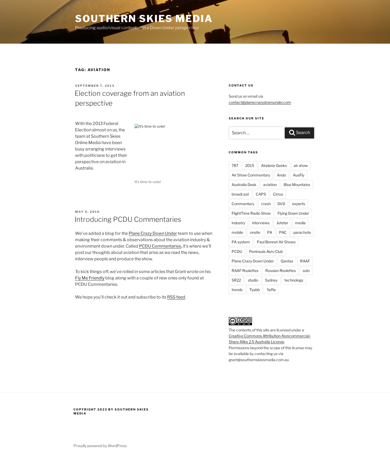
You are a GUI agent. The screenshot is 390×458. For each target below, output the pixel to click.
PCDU (237, 251)
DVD (281, 203)
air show (301, 165)
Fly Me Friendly (90, 277)
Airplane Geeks (274, 165)
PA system (241, 242)
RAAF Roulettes (245, 270)
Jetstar (282, 223)
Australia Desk (244, 184)
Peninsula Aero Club (266, 251)
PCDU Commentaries (160, 246)
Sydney (271, 280)
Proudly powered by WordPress (100, 445)
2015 (249, 165)
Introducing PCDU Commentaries (128, 219)
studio (253, 280)
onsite (255, 232)
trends (237, 289)
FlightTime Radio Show (251, 213)
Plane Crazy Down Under (153, 233)
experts (298, 203)
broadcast (240, 194)
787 (235, 165)
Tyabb (254, 289)
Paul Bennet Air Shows (276, 242)
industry (238, 223)
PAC (283, 232)
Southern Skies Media (144, 18)
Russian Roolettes (280, 270)
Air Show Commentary (251, 175)
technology (293, 280)
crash (266, 203)
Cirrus (278, 194)
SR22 (236, 280)
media (300, 223)
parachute (302, 232)
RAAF (305, 261)
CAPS (261, 194)
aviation (270, 184)
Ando (281, 175)
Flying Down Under (293, 213)
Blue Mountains (297, 184)
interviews (261, 223)
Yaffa (271, 289)
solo (306, 270)
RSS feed (176, 297)
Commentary (243, 203)
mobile (237, 232)
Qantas (287, 261)
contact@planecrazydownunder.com (260, 102)
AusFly (298, 175)
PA (269, 232)
